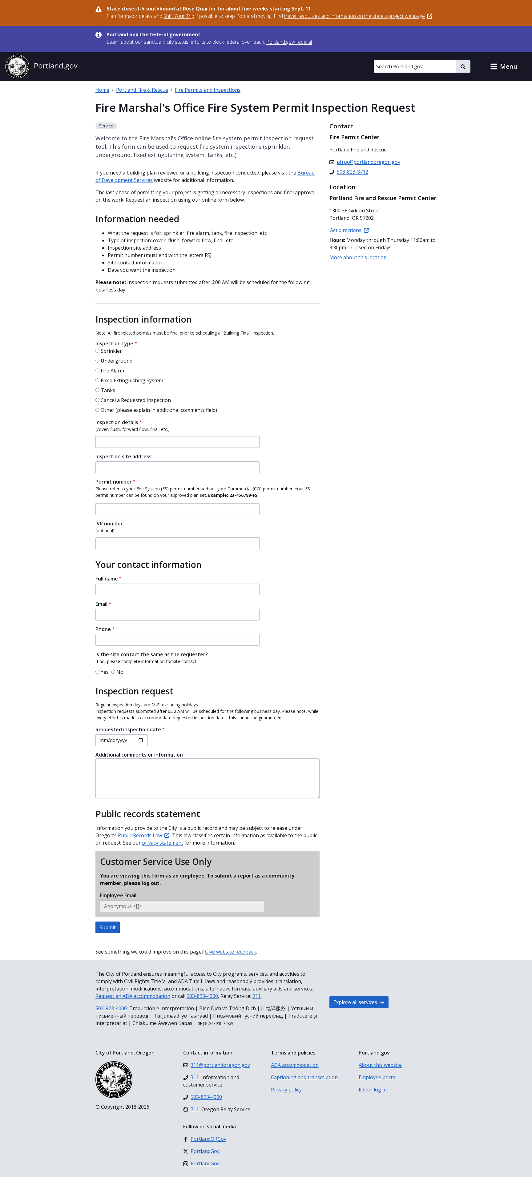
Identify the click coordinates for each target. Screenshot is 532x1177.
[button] (503, 66)
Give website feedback (230, 951)
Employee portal (378, 1077)
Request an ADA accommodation (132, 996)
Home (102, 89)
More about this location (358, 257)
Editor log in (373, 1089)
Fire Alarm (112, 370)
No (119, 672)
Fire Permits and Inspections (207, 89)
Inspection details (116, 422)
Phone (103, 629)
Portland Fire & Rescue (142, 89)
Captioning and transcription (304, 1077)
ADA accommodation (295, 1065)
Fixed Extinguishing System (132, 380)
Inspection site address (123, 456)
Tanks (108, 390)
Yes (105, 672)
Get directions (345, 230)
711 (256, 996)
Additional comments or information (139, 754)
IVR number (109, 523)
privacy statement (162, 842)
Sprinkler (111, 350)
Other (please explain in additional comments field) (159, 410)
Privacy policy (286, 1089)
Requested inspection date (128, 729)
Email (101, 604)
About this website (380, 1065)
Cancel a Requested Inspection (136, 400)
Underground (116, 360)
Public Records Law (140, 835)
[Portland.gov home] (41, 66)
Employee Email (118, 895)
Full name (106, 578)
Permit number (113, 481)
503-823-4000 (202, 996)
